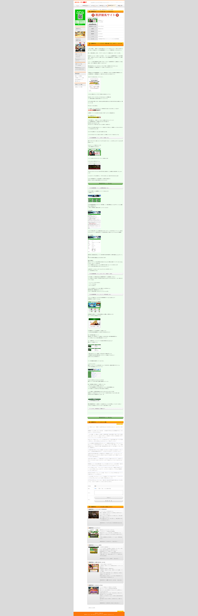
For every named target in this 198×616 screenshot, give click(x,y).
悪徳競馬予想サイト (111, 6)
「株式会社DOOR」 (95, 254)
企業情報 (97, 191)
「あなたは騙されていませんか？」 (94, 146)
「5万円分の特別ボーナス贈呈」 (102, 314)
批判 (102, 330)
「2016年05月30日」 (105, 232)
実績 (112, 336)
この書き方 (91, 115)
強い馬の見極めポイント (79, 79)
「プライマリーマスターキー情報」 (94, 385)
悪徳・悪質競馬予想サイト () (106, 9)
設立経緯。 (91, 210)
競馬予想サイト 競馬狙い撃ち (99, 613)
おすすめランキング (94, 6)
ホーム (78, 6)
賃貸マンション (116, 254)
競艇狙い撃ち (120, 6)
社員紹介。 (92, 260)
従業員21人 (96, 257)
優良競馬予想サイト (86, 6)
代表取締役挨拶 (92, 204)
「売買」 (90, 108)
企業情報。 (92, 235)
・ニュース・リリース (91, 363)
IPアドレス (105, 278)
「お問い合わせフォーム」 (92, 353)
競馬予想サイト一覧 (103, 6)
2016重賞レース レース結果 (79, 77)
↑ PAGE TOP (120, 611)
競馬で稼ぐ (77, 81)
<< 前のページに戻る (91, 607)
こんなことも (92, 161)
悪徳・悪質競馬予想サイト (94, 9)
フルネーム (110, 340)
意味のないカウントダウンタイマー (103, 391)
